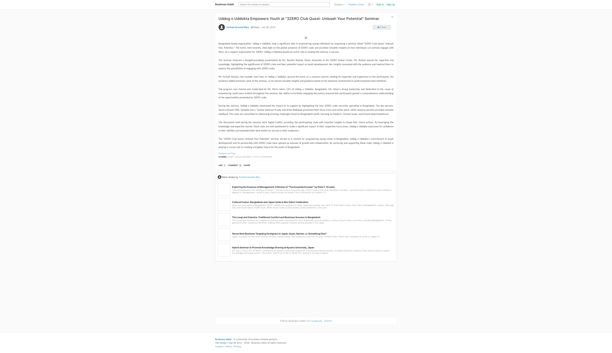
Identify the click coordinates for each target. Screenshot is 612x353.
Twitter (328, 320)
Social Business (243, 157)
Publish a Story (356, 4)
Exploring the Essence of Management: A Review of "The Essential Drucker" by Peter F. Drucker (283, 187)
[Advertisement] (306, 288)
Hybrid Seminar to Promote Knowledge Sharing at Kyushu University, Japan (273, 247)
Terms (228, 346)
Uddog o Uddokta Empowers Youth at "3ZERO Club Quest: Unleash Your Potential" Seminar (299, 18)
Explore (339, 4)
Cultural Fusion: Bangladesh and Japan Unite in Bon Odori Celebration (270, 202)
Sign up (391, 4)
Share (247, 165)
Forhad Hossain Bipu (237, 27)
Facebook (316, 320)
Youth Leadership (262, 157)
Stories (223, 157)
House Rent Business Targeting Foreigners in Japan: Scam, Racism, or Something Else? (279, 233)
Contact (219, 346)
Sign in (380, 4)
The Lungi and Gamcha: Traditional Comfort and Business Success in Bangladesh (276, 217)
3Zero (230, 157)
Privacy (237, 346)
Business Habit (224, 4)
